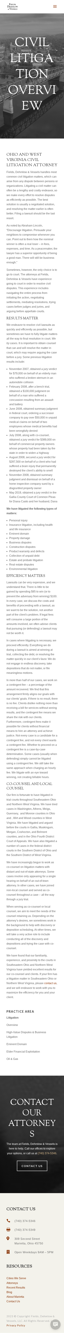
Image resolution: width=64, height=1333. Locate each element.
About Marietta (15, 1296)
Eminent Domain (16, 1044)
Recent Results (15, 1287)
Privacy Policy (15, 1325)
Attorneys (12, 1283)
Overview (12, 1025)
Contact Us (13, 1301)
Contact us (32, 1165)
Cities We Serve (16, 1278)
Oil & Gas (12, 1058)
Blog (9, 1292)
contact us (50, 983)
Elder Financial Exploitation (23, 1051)
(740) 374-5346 (47, 1153)
